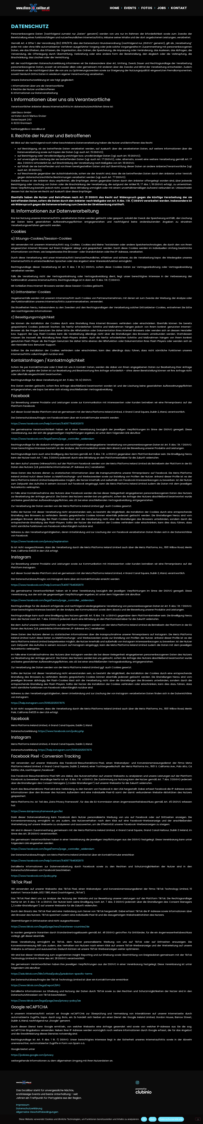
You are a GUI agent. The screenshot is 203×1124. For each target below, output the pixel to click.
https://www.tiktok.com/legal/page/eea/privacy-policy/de (46, 1000)
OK (144, 1119)
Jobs (161, 8)
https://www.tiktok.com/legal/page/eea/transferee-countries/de (50, 926)
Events (130, 8)
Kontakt (179, 8)
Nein (152, 1119)
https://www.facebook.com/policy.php (61, 731)
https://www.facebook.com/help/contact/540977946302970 (47, 423)
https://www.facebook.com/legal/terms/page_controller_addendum (52, 438)
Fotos (146, 8)
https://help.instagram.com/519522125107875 (38, 703)
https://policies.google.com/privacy (32, 1055)
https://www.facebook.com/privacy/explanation (39, 541)
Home (114, 8)
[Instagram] (137, 1082)
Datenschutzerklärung (171, 1119)
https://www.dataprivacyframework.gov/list (37, 811)
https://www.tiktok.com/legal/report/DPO (35, 985)
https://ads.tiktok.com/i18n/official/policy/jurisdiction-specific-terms (51, 973)
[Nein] (198, 1119)
